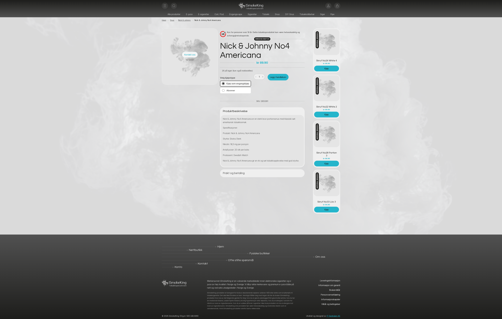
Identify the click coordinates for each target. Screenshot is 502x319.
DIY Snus (289, 14)
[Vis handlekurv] (337, 6)
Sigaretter (252, 14)
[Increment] (262, 77)
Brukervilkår (334, 290)
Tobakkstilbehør (307, 14)
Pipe (332, 14)
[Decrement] (255, 77)
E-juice (189, 14)
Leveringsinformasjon (330, 280)
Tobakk (265, 14)
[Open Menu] (165, 6)
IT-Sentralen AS (333, 316)
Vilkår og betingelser (330, 304)
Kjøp (326, 68)
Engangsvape (235, 14)
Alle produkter (174, 14)
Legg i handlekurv (278, 77)
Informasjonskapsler (330, 299)
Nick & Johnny (184, 20)
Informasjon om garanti (329, 285)
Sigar (322, 14)
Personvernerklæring (330, 294)
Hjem (164, 20)
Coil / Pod (219, 14)
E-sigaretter (203, 14)
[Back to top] (498, 315)
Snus (277, 14)
